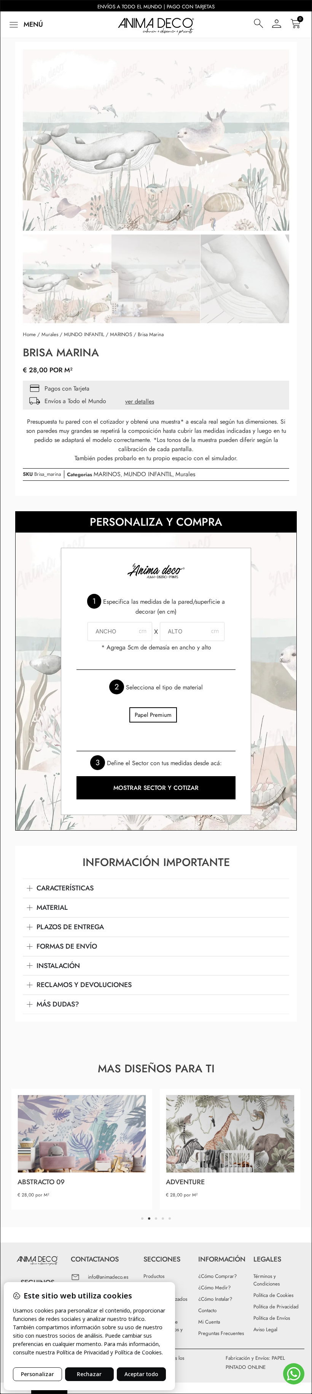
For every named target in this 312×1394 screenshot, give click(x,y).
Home (29, 334)
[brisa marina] (156, 140)
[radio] (153, 715)
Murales (49, 334)
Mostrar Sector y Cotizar (156, 787)
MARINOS (121, 334)
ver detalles (139, 401)
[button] (25, 24)
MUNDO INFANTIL (84, 334)
